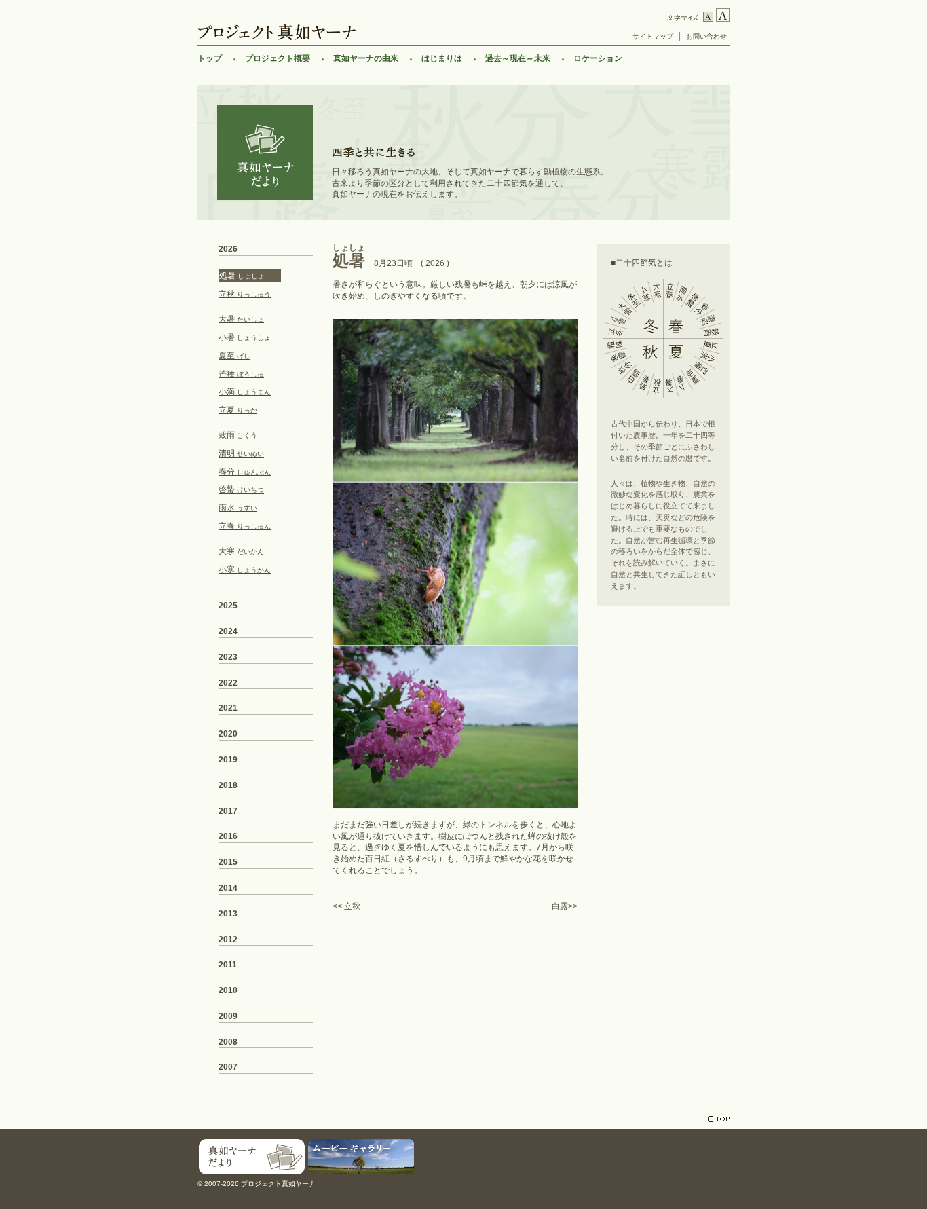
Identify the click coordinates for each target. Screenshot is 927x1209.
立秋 (352, 906)
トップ (209, 58)
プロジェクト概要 (277, 58)
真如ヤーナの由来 (365, 58)
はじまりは (441, 58)
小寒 (245, 569)
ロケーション (597, 58)
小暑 (245, 337)
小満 (245, 391)
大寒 (241, 551)
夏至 (234, 355)
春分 (245, 472)
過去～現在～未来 (517, 58)
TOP (719, 1119)
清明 (241, 453)
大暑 (241, 319)
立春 (245, 526)
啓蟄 (241, 489)
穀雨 (238, 435)
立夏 (238, 410)
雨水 (238, 508)
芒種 (241, 374)
